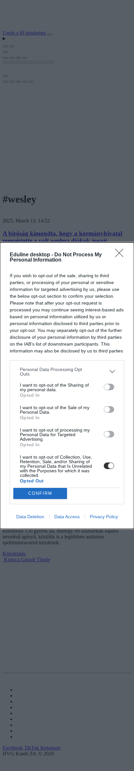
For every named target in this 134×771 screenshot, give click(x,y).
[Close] (121, 255)
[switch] (109, 387)
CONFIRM (40, 493)
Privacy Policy (104, 516)
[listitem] (67, 371)
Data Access (67, 516)
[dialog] (67, 385)
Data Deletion (30, 516)
